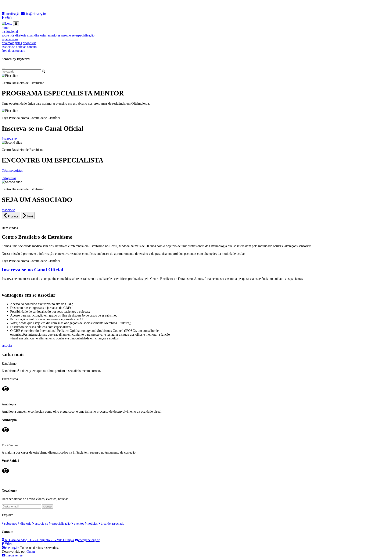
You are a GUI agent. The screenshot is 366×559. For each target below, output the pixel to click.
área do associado (13, 50)
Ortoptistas (9, 178)
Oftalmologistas (12, 170)
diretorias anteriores (47, 35)
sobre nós (8, 35)
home (5, 27)
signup (47, 506)
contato (32, 47)
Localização (12, 13)
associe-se (68, 35)
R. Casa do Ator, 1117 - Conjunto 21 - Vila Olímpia (39, 540)
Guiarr (30, 551)
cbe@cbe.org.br (35, 13)
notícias (21, 47)
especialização (84, 35)
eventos (78, 523)
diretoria (25, 523)
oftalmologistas (12, 43)
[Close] (3, 68)
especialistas (10, 39)
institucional (10, 31)
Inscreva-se (9, 138)
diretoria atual (24, 35)
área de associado (112, 523)
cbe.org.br (11, 547)
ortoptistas (29, 43)
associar (7, 345)
